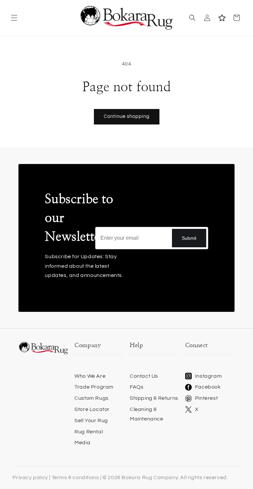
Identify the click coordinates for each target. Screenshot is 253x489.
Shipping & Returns (154, 398)
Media (82, 442)
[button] (14, 18)
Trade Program (94, 387)
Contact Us (144, 376)
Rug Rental (88, 431)
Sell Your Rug (91, 420)
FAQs (136, 387)
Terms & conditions (75, 477)
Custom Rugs (91, 398)
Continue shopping (127, 116)
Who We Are (89, 376)
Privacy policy (30, 477)
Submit (189, 238)
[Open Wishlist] (221, 18)
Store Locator (92, 409)
